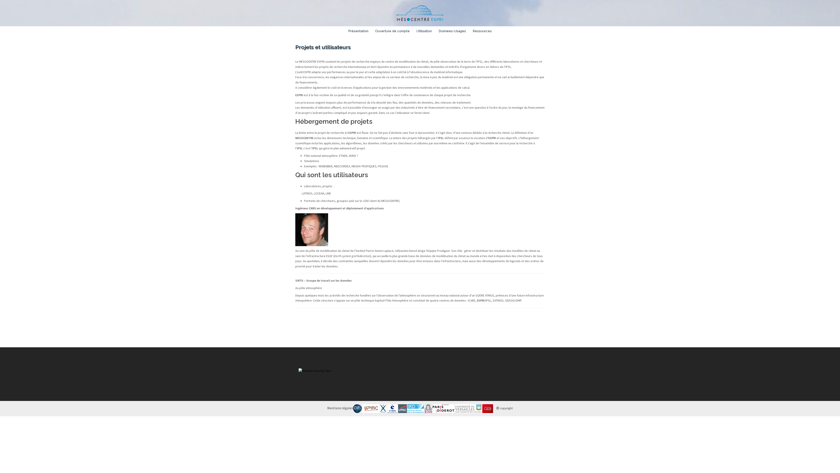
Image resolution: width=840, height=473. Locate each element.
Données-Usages (452, 31)
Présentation (358, 31)
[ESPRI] (420, 14)
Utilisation (424, 31)
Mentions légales (340, 408)
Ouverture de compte (392, 31)
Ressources (482, 31)
